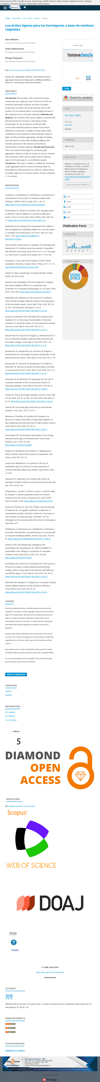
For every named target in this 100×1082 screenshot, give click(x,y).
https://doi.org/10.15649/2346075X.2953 (27, 70)
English (8, 691)
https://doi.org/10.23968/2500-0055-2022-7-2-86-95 (29, 539)
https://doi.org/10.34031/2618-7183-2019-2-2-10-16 (26, 592)
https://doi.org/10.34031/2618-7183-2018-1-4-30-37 (26, 429)
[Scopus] (16, 816)
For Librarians (11, 720)
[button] (77, 196)
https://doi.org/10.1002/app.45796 (38, 501)
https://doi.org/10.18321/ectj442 (18, 558)
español (8, 695)
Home (7, 18)
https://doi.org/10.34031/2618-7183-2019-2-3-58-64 (26, 389)
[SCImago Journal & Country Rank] (20, 806)
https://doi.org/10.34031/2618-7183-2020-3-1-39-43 (32, 401)
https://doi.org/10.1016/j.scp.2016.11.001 (22, 267)
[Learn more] (74, 335)
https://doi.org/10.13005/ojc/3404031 (35, 292)
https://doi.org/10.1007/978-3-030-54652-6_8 (27, 220)
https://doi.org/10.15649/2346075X (50, 972)
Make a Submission (16, 674)
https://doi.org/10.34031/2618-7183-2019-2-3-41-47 (26, 330)
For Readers (10, 712)
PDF (67, 89)
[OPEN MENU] (5, 7)
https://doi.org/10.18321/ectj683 (18, 445)
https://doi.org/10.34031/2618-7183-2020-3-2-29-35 (26, 311)
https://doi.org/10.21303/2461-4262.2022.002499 (25, 205)
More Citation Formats (77, 185)
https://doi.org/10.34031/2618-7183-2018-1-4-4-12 (25, 373)
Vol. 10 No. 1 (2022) (31, 18)
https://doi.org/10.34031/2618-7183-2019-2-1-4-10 (25, 345)
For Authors (10, 716)
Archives (16, 18)
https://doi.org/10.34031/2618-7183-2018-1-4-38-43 (26, 577)
